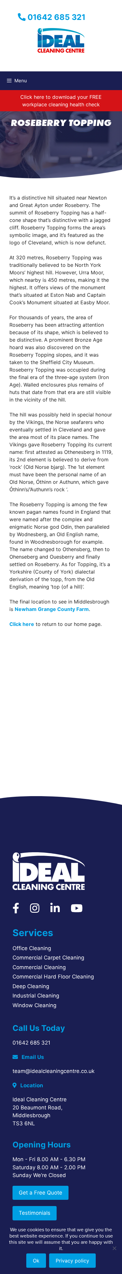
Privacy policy (72, 1260)
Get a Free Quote (40, 1193)
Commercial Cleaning (39, 967)
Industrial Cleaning (36, 996)
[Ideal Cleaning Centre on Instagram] (34, 910)
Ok (36, 1260)
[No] (114, 1248)
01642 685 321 (55, 17)
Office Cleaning (32, 948)
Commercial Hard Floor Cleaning (53, 977)
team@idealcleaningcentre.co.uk (53, 1071)
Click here (21, 624)
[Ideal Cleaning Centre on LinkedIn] (55, 910)
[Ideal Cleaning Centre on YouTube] (77, 910)
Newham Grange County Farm (52, 609)
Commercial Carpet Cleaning (48, 957)
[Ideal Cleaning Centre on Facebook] (16, 910)
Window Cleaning (34, 1005)
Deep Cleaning (31, 986)
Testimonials (34, 1213)
